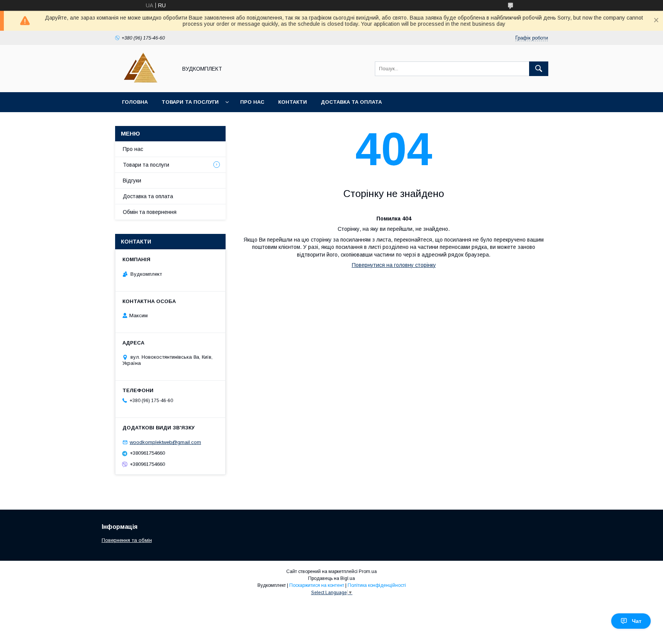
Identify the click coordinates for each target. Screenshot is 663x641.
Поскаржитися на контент (316, 585)
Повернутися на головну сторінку (394, 265)
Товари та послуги (190, 102)
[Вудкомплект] (144, 82)
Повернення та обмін (127, 540)
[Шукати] (538, 68)
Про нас (252, 102)
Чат (637, 621)
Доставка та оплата (351, 102)
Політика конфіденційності (377, 585)
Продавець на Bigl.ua (331, 578)
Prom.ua (368, 571)
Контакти (292, 102)
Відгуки (132, 180)
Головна (135, 102)
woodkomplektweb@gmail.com (165, 442)
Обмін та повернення (149, 212)
